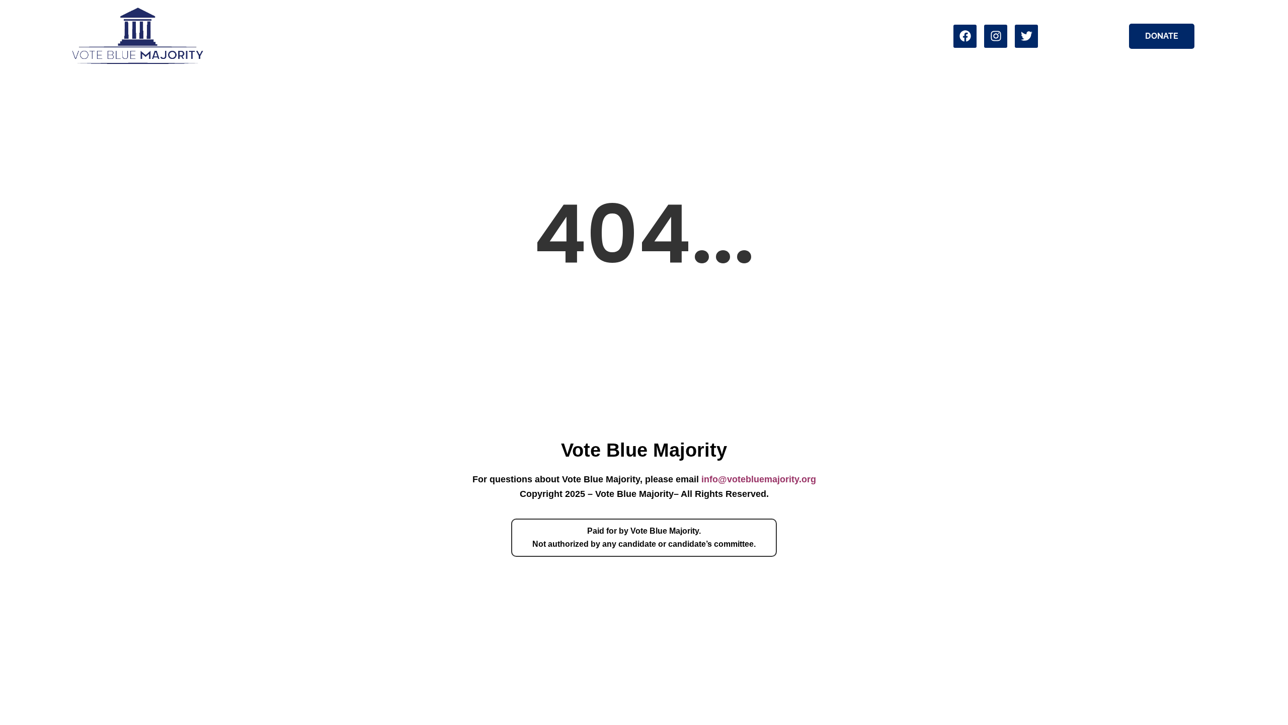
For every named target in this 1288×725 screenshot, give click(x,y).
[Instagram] (995, 36)
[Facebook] (965, 36)
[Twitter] (1026, 36)
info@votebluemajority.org (758, 479)
